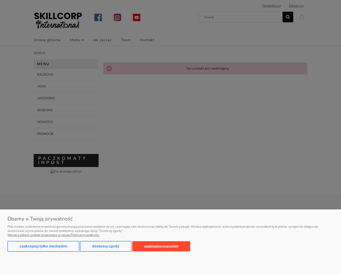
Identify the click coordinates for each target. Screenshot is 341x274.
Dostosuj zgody (105, 246)
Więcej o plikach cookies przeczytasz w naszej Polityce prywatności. (53, 235)
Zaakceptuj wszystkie (161, 246)
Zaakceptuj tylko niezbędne (43, 246)
